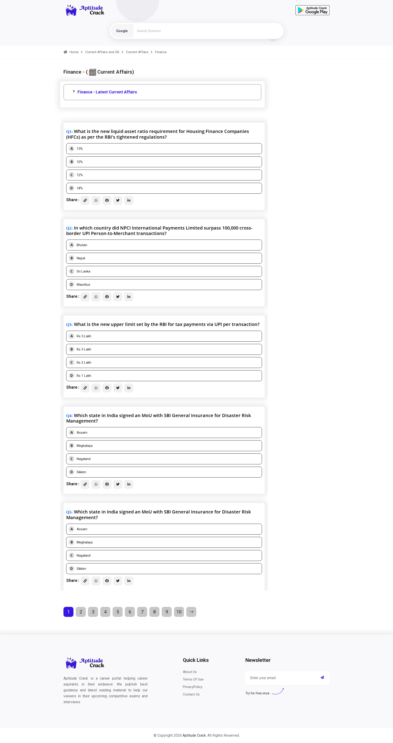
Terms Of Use (193, 679)
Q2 (68, 228)
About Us (190, 672)
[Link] (85, 200)
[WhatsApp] (96, 200)
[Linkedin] (128, 200)
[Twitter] (117, 200)
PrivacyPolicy (192, 687)
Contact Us (191, 694)
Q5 (68, 512)
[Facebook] (106, 200)
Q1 (68, 131)
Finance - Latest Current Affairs (107, 92)
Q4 (68, 415)
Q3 (68, 324)
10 (178, 612)
